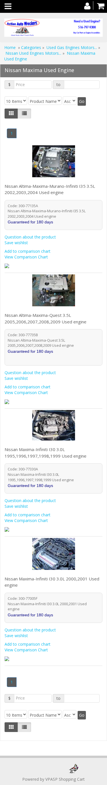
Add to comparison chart (28, 251)
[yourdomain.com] (53, 28)
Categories (31, 47)
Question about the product (30, 237)
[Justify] (24, 113)
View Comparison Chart (26, 257)
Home (10, 47)
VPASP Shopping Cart (65, 779)
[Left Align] (11, 113)
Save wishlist (16, 242)
